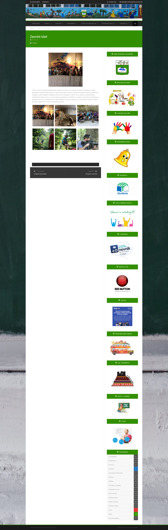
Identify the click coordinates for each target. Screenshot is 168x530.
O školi (47, 23)
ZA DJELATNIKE (35, 2)
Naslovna (36, 23)
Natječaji (111, 481)
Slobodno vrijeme (113, 506)
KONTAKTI (45, 2)
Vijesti (39, 28)
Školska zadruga (113, 501)
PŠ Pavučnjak (113, 493)
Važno (110, 510)
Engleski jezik (112, 460)
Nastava (58, 23)
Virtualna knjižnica (114, 518)
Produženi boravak (114, 489)
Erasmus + (112, 464)
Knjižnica (123, 23)
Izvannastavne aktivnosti (116, 473)
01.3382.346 (112, 2)
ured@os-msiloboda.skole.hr (131, 2)
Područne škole (108, 23)
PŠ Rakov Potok (113, 497)
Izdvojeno (111, 469)
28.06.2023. (35, 40)
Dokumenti (71, 23)
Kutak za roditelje (88, 23)
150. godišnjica (113, 456)
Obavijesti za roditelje (115, 485)
